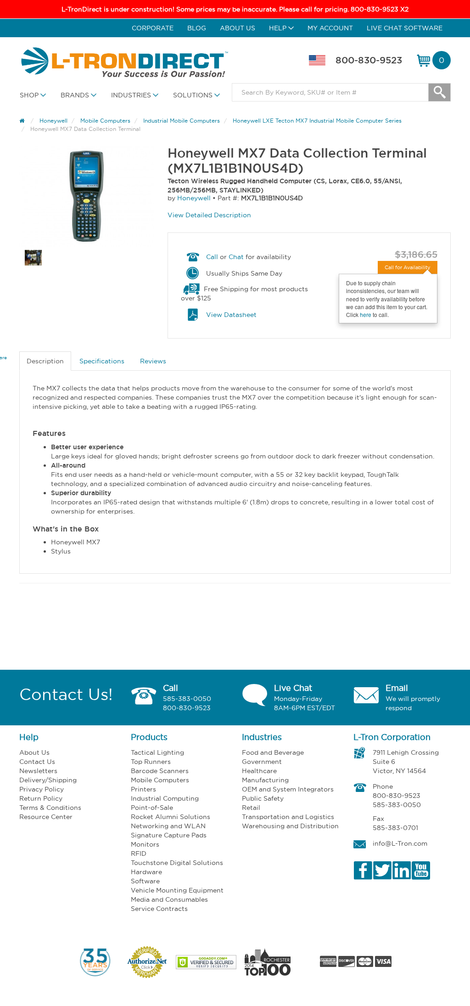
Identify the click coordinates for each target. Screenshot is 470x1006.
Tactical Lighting (157, 752)
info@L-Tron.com (400, 843)
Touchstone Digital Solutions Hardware (177, 867)
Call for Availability (408, 267)
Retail (251, 807)
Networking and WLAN (168, 826)
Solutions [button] (193, 95)
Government (262, 761)
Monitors (145, 844)
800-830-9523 (369, 60)
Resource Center (46, 817)
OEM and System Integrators (288, 789)
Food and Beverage (273, 752)
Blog (196, 28)
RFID (138, 853)
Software (145, 881)
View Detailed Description (209, 215)
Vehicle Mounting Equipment (177, 890)
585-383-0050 (187, 699)
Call (212, 257)
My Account (330, 28)
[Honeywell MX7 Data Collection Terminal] (86, 196)
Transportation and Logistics (288, 817)
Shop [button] (30, 95)
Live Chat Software (404, 28)
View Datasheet (231, 315)
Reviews (153, 361)
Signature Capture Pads (169, 835)
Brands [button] (76, 95)
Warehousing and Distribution (290, 826)
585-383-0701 (395, 828)
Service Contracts (159, 908)
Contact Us (37, 761)
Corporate (152, 28)
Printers (143, 789)
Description (45, 361)
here (365, 314)
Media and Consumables (169, 899)
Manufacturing (265, 780)
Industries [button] (132, 95)
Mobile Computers (160, 780)
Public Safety (263, 798)
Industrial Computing (165, 798)
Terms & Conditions (50, 807)
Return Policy (40, 798)
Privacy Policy (41, 789)
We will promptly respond (413, 703)
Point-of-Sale (152, 807)
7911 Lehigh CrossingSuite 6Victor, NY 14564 (406, 761)
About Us (237, 28)
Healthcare (259, 771)
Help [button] (278, 28)
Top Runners (151, 761)
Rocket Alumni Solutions (170, 817)
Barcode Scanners (160, 771)
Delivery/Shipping (48, 780)
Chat (236, 257)
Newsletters (38, 771)
